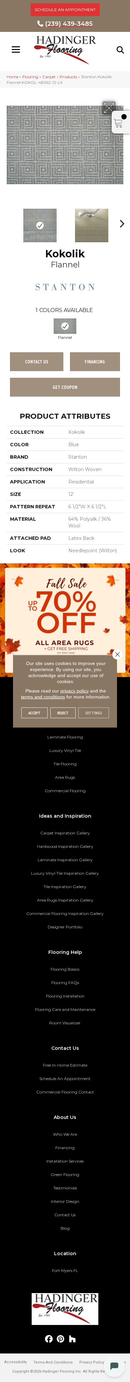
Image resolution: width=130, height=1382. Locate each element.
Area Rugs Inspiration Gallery (65, 900)
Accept (34, 712)
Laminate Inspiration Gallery (65, 859)
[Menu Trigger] (16, 49)
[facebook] (49, 1339)
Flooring (30, 76)
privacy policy (74, 690)
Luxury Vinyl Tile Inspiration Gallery (65, 873)
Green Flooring (65, 1174)
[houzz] (72, 1339)
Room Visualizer (65, 1022)
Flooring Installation (65, 996)
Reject (63, 712)
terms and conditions (43, 696)
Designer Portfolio (65, 926)
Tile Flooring (65, 763)
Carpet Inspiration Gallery (65, 832)
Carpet (49, 76)
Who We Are (65, 1134)
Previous (10, 222)
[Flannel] (65, 326)
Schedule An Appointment (65, 1078)
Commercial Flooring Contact (65, 1091)
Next (120, 222)
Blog (65, 1228)
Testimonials (65, 1187)
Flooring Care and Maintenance (65, 1009)
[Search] (120, 50)
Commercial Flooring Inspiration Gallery (65, 913)
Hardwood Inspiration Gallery (65, 846)
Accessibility (15, 1362)
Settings (93, 712)
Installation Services (65, 1161)
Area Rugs (65, 777)
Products (68, 76)
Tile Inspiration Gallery (65, 886)
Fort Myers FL (65, 1270)
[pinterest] (61, 1339)
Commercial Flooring (65, 790)
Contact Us (36, 362)
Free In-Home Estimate (65, 1065)
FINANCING (95, 362)
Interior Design (65, 1201)
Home (12, 76)
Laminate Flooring (65, 736)
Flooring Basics (65, 969)
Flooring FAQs (65, 982)
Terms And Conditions (53, 1362)
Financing (65, 1147)
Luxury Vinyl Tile (65, 750)
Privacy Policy (91, 1362)
